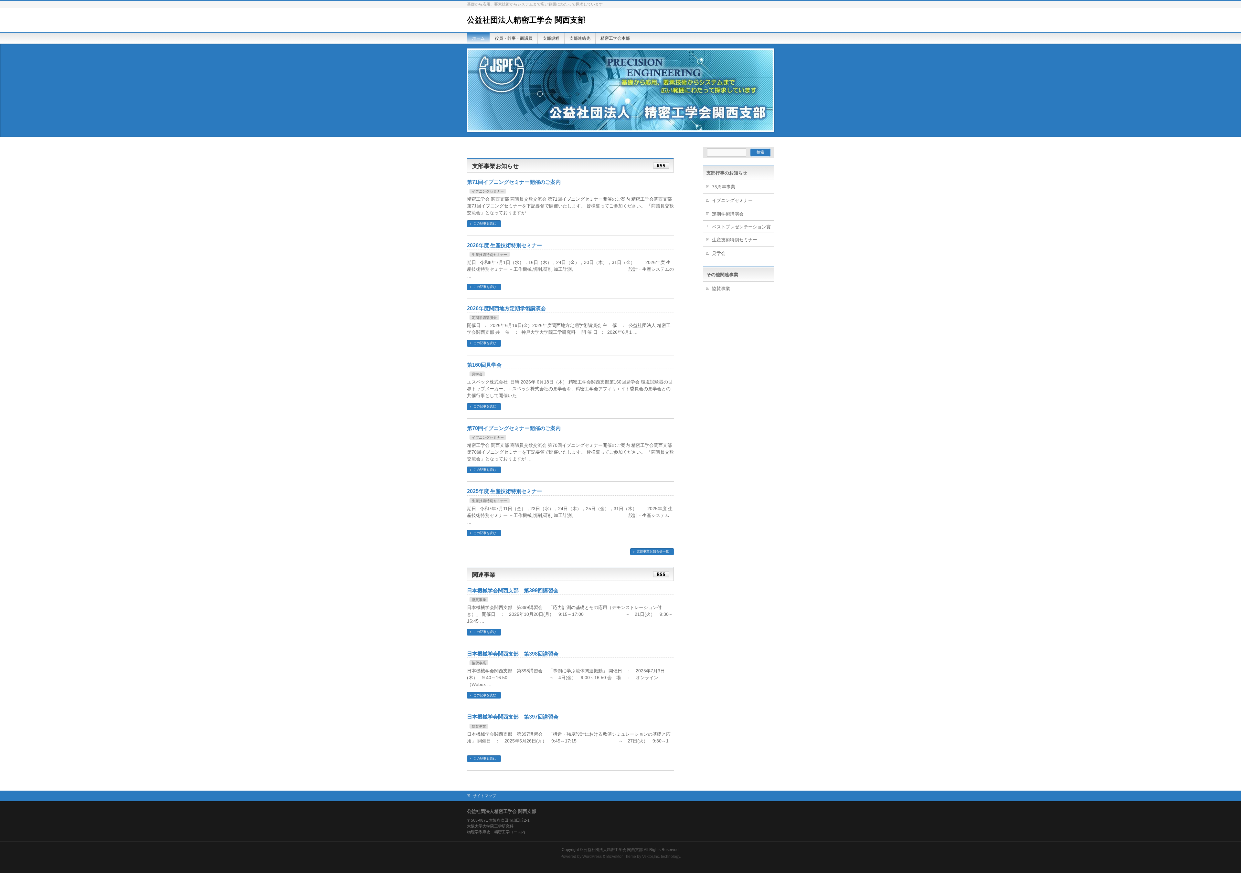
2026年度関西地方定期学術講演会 (506, 308)
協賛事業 (479, 600)
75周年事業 (723, 186)
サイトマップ (484, 796)
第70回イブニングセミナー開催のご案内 (514, 428)
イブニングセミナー (488, 191)
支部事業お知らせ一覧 (653, 551)
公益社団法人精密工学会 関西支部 (526, 20)
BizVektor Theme (621, 856)
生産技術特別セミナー (489, 255)
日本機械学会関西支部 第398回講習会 (512, 654)
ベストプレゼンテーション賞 (741, 226)
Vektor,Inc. (651, 856)
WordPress (592, 856)
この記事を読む (484, 223)
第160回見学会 (484, 365)
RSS (661, 165)
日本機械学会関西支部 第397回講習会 (512, 717)
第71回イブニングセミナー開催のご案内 (514, 182)
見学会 (477, 374)
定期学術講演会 (484, 318)
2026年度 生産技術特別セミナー (504, 245)
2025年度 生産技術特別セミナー (504, 491)
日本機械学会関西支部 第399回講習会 (512, 590)
